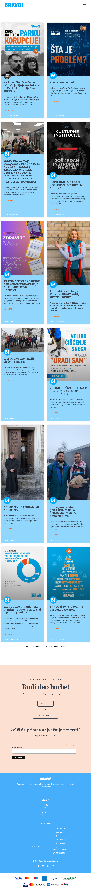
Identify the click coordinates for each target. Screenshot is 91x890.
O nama (45, 807)
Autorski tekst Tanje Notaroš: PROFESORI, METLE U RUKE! (64, 294)
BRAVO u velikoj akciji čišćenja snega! (19, 360)
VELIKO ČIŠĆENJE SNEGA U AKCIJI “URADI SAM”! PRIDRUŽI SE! (68, 391)
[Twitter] (43, 866)
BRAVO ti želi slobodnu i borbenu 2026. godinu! (66, 608)
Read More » (8, 110)
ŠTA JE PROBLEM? (62, 82)
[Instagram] (48, 866)
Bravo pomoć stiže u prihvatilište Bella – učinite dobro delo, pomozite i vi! (63, 512)
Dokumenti (45, 810)
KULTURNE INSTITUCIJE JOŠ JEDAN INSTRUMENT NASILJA (67, 185)
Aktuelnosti (45, 812)
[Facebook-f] (38, 866)
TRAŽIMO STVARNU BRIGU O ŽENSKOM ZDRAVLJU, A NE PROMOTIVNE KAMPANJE (22, 286)
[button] (84, 5)
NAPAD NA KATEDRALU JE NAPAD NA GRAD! (22, 509)
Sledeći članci (60, 646)
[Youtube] (53, 866)
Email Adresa (18, 747)
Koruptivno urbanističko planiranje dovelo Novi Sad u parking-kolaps (22, 609)
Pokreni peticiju (45, 815)
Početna (45, 805)
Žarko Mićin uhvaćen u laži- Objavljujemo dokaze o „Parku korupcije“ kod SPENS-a (21, 87)
